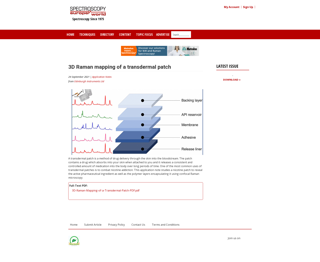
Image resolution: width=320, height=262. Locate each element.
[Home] (88, 14)
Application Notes (102, 76)
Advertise (163, 34)
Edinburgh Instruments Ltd (89, 81)
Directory (107, 34)
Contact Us (138, 224)
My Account (232, 7)
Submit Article (93, 224)
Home (70, 34)
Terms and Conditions (166, 224)
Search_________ (181, 35)
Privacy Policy (116, 224)
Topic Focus (144, 34)
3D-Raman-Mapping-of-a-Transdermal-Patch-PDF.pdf (106, 190)
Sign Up (248, 7)
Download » (231, 79)
